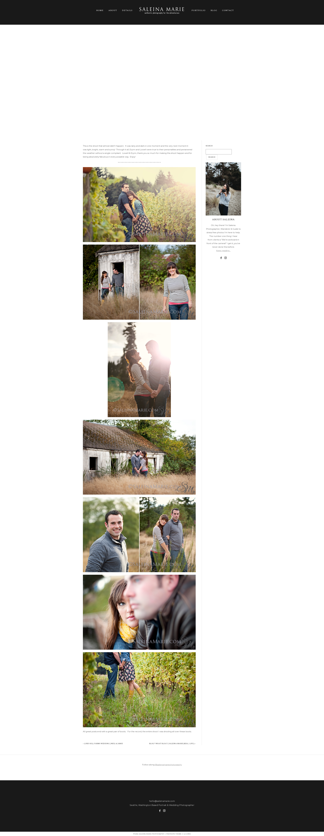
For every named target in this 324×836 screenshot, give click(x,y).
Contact (228, 10)
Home (99, 10)
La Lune (187, 834)
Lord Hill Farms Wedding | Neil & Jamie (103, 743)
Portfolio (198, 10)
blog (214, 10)
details (127, 10)
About (112, 10)
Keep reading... (223, 250)
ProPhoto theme (173, 834)
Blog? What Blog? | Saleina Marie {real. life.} (171, 743)
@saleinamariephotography (168, 764)
